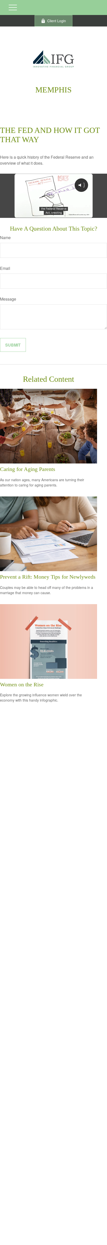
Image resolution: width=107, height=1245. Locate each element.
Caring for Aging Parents (27, 469)
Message (8, 299)
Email (5, 268)
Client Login (56, 20)
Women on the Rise (22, 684)
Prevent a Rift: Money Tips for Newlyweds (48, 577)
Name (5, 237)
